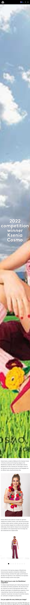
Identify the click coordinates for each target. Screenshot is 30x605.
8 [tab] (24, 563)
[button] (25, 2)
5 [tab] (17, 563)
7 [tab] (22, 563)
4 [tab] (15, 563)
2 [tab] (10, 563)
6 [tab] (19, 563)
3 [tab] (13, 563)
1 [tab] (8, 563)
